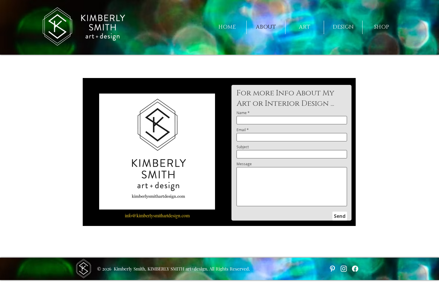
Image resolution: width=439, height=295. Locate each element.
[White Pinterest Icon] (332, 269)
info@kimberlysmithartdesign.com (157, 215)
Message (244, 164)
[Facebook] (355, 269)
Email (241, 130)
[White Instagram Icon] (344, 269)
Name (242, 112)
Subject (243, 147)
